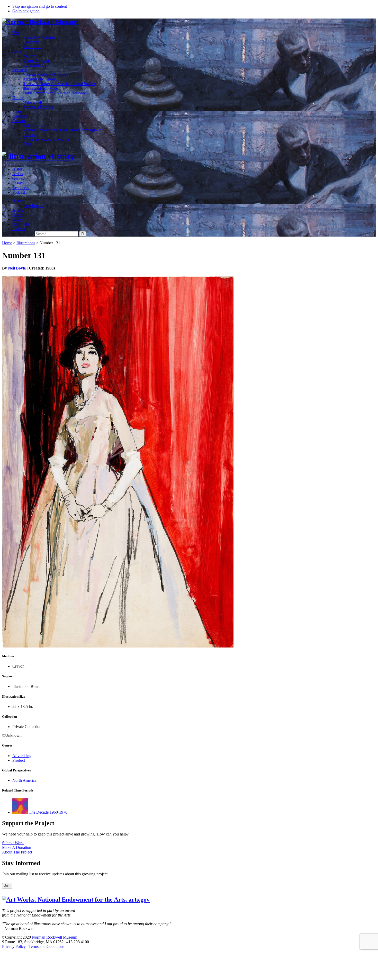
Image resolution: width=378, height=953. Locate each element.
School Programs (36, 60)
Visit (16, 33)
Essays (17, 183)
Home (7, 243)
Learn (17, 51)
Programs (30, 56)
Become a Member (38, 107)
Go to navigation (26, 11)
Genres (18, 178)
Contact (18, 121)
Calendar (19, 116)
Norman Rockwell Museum (54, 937)
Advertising (21, 755)
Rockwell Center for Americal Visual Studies (59, 84)
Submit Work (13, 843)
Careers (29, 134)
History (18, 169)
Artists (17, 174)
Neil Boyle (17, 268)
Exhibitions (32, 46)
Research (19, 70)
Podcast (18, 192)
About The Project (17, 852)
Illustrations (25, 243)
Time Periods (33, 205)
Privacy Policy (14, 946)
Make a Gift (32, 102)
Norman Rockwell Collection (46, 74)
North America (24, 780)
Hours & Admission (39, 37)
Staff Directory (35, 125)
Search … (25, 233)
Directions (31, 42)
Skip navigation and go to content (39, 6)
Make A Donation (16, 847)
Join (7, 886)
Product (18, 760)
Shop (16, 111)
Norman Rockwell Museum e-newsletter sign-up (62, 130)
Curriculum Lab (36, 65)
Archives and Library (40, 79)
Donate (18, 97)
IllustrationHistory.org (40, 88)
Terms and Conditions (46, 946)
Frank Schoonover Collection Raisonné (55, 93)
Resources (20, 187)
